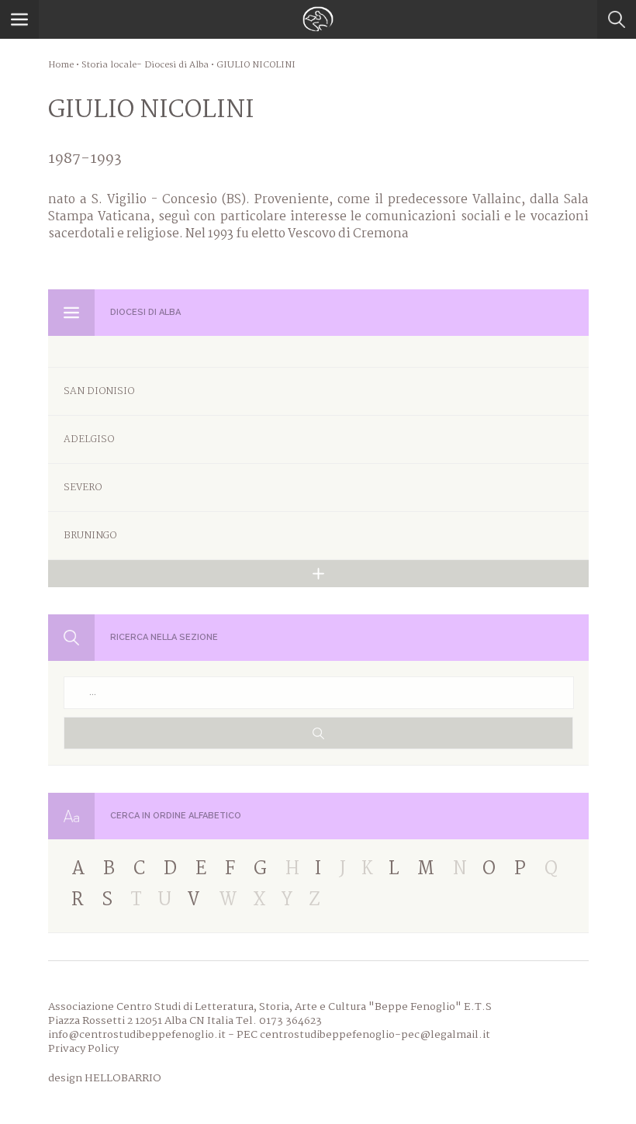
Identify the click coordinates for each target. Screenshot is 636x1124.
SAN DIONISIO (99, 391)
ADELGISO (89, 439)
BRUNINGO (90, 535)
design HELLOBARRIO (104, 1078)
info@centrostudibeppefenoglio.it (137, 1034)
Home (61, 65)
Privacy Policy (83, 1048)
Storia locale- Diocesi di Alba (145, 65)
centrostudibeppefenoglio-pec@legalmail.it (375, 1034)
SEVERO (83, 487)
